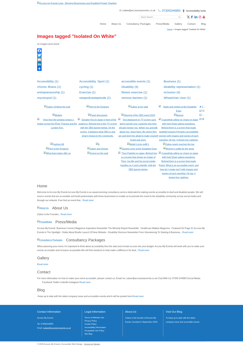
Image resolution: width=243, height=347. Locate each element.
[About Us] (43, 208)
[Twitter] (121, 55)
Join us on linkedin (196, 17)
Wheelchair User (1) (177, 97)
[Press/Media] (44, 222)
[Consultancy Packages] (49, 240)
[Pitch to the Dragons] (57, 149)
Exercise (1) (87, 92)
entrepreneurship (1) (51, 92)
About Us (116, 24)
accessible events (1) (136, 81)
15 (200, 119)
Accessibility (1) (47, 81)
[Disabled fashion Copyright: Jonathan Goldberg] (57, 144)
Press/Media (162, 24)
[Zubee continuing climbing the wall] (57, 107)
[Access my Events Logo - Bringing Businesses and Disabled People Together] (77, 3)
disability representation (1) (182, 86)
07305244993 (171, 10)
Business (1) (172, 81)
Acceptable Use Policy (94, 330)
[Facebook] (121, 50)
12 (200, 115)
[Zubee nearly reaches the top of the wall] (178, 144)
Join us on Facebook (192, 17)
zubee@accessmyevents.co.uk (138, 10)
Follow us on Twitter (39, 334)
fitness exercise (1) (134, 92)
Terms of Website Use (94, 317)
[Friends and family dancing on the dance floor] (97, 144)
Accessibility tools (196, 10)
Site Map (88, 334)
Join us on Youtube (204, 17)
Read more (88, 200)
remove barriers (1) (134, 97)
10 (200, 110)
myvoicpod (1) (46, 97)
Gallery (178, 24)
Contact (191, 24)
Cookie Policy (90, 324)
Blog (203, 24)
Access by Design (92, 344)
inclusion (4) (172, 92)
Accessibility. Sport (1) (94, 81)
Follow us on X (188, 17)
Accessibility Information (95, 327)
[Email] (121, 59)
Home (103, 24)
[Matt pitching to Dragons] (97, 107)
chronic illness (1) (49, 86)
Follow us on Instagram (200, 17)
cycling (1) (86, 86)
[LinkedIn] (121, 64)
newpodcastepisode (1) (95, 97)
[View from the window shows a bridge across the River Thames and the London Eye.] (57, 128)
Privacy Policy (91, 321)
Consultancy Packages (138, 24)
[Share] (121, 68)
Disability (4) (130, 86)
